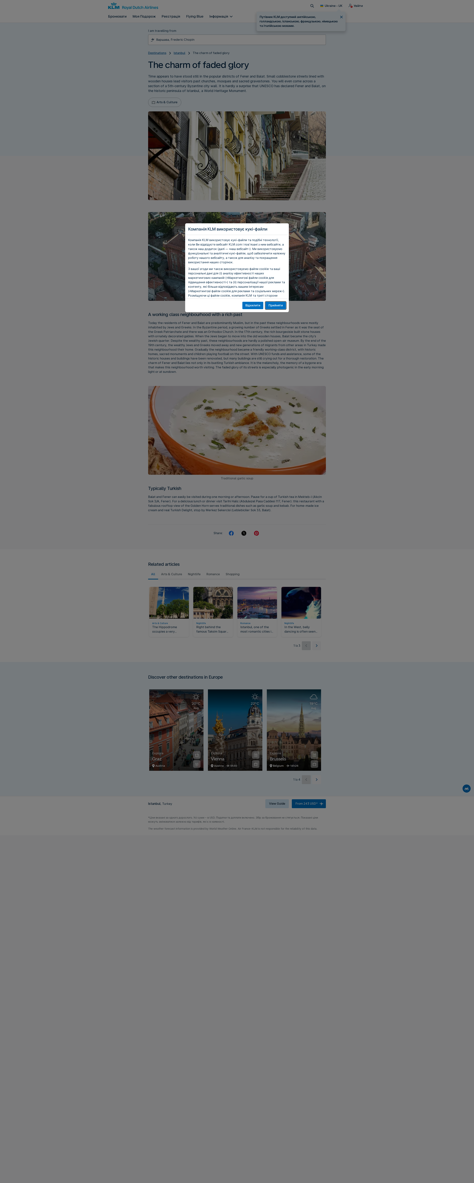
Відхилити (252, 305)
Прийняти (275, 305)
